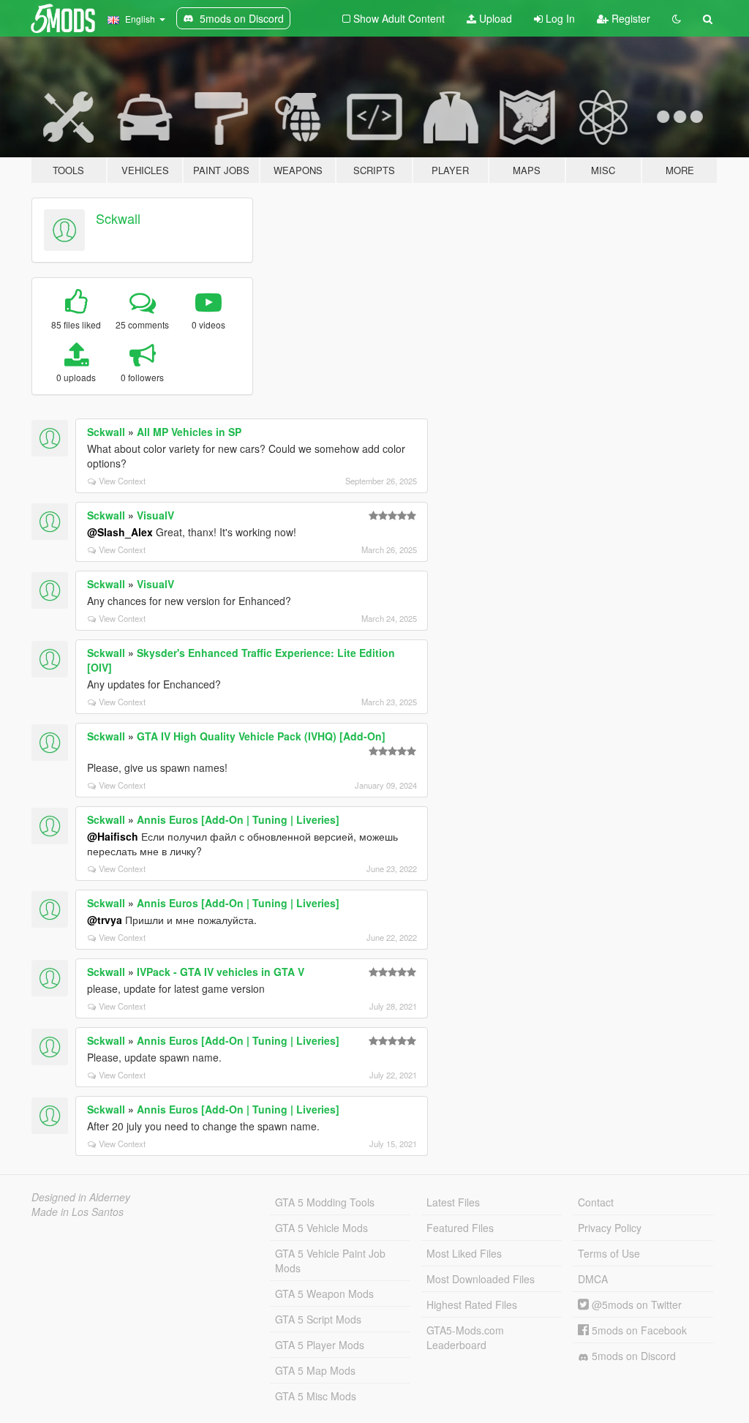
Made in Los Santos (77, 1211)
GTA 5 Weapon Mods (324, 1293)
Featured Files (460, 1227)
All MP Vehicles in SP (189, 431)
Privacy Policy (609, 1227)
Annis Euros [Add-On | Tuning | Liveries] (238, 819)
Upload (494, 18)
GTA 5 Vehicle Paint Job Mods (330, 1260)
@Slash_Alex (120, 532)
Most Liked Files (464, 1253)
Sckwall (118, 218)
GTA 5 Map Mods (315, 1370)
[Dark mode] (676, 18)
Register (629, 18)
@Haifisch (112, 836)
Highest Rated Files (471, 1304)
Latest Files (453, 1202)
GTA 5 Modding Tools (324, 1202)
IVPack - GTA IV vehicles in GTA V (220, 971)
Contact (596, 1202)
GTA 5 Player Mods (319, 1344)
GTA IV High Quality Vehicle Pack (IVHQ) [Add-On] (261, 736)
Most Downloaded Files (480, 1279)
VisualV (155, 515)
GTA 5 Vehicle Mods (321, 1227)
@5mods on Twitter (635, 1304)
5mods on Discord (632, 1355)
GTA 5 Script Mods (318, 1319)
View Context (122, 481)
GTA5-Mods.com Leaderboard (465, 1337)
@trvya (104, 919)
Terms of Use (609, 1253)
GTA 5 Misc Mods (315, 1396)
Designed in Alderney (80, 1197)
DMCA (593, 1279)
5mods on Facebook (638, 1330)
